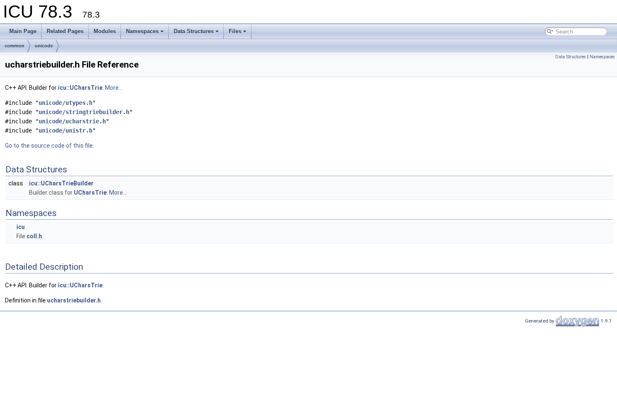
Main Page (23, 31)
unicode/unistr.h (65, 130)
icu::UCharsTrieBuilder (61, 183)
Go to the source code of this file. (49, 145)
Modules (105, 31)
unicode (44, 45)
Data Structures (194, 31)
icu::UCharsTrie (80, 87)
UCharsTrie (90, 192)
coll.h (34, 236)
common (14, 45)
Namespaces (142, 31)
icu (20, 227)
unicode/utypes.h (65, 102)
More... (114, 87)
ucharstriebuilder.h (74, 300)
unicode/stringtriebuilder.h (84, 112)
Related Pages (65, 31)
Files (235, 31)
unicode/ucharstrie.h (72, 121)
